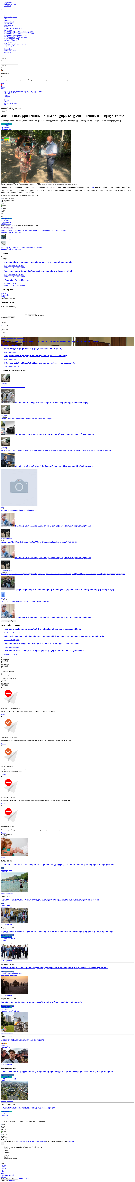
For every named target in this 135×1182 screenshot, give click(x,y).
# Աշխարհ (4, 1045)
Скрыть (13, 621)
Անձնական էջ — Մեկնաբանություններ (19, 33)
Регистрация (8, 30)
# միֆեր (4, 871)
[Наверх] (2, 1143)
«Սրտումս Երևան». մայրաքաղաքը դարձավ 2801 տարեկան (28, 1108)
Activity (6, 15)
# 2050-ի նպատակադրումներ (12, 973)
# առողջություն (6, 870)
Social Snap (11, 1180)
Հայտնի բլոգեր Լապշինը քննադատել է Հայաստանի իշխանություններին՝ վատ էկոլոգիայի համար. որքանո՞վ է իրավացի (57, 1072)
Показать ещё (5, 621)
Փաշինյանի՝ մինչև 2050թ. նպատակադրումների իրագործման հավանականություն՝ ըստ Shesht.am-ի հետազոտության (54, 968)
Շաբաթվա (5, 295)
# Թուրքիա (5, 1009)
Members (7, 20)
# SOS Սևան (5, 905)
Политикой (70, 1141)
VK (12, 227)
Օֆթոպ (4, 1043)
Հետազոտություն (7, 935)
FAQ (2, 868)
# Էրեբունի (5, 1115)
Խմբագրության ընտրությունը (15, 44)
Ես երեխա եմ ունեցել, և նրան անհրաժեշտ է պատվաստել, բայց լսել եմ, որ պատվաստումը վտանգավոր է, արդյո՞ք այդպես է (58, 865)
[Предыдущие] (2, 837)
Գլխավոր (8, 2)
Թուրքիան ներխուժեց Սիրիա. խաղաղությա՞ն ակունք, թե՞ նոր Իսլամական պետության (41, 1002)
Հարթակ (7, 6)
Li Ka (2, 507)
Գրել (2, 83)
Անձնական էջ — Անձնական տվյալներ (19, 32)
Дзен (9, 227)
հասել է (92, 187)
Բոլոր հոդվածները (11, 39)
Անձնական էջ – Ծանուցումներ (16, 37)
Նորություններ (6, 124)
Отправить (12, 317)
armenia (3, 598)
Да (2, 661)
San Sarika (4, 383)
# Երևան (4, 1113)
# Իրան (3, 940)
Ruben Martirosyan (6, 538)
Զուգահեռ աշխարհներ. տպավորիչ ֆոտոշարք (22, 1040)
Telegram (4, 227)
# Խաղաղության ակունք (10, 1011)
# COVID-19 (5, 125)
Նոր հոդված (9, 45)
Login (6, 18)
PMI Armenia (8, 23)
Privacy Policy (8, 25)
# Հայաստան (6, 129)
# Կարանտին (6, 127)
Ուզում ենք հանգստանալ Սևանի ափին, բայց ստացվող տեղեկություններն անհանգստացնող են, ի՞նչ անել (50, 900)
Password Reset (9, 22)
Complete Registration (10, 17)
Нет (6, 661)
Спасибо (3, 774)
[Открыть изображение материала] (36, 182)
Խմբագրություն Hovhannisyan (11, 110)
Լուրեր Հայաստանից (12, 40)
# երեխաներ (5, 1047)
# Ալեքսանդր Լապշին (9, 1078)
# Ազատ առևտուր (8, 938)
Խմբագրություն (7, 893)
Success (6, 27)
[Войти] (1, 85)
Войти (3, 87)
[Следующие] (5, 836)
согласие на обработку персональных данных (31, 1141)
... (1, 9)
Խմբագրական (10, 4)
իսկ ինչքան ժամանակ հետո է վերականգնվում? (19, 510)
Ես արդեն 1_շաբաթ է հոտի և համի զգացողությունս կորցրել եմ (25, 601)
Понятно (3, 714)
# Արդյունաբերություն (9, 975)
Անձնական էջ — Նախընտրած (16, 35)
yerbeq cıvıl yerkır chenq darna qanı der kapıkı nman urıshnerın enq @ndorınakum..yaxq (26, 418)
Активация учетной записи (13, 28)
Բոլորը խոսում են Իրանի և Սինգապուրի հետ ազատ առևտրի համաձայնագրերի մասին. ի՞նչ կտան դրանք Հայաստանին (57, 931)
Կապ (10, 42)
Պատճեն (23, 1178)
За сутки (3, 293)
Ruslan (3, 857)
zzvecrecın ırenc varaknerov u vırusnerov (13, 387)
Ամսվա (3, 296)
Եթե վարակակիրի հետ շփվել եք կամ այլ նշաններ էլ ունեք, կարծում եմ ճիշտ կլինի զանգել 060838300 (39, 542)
